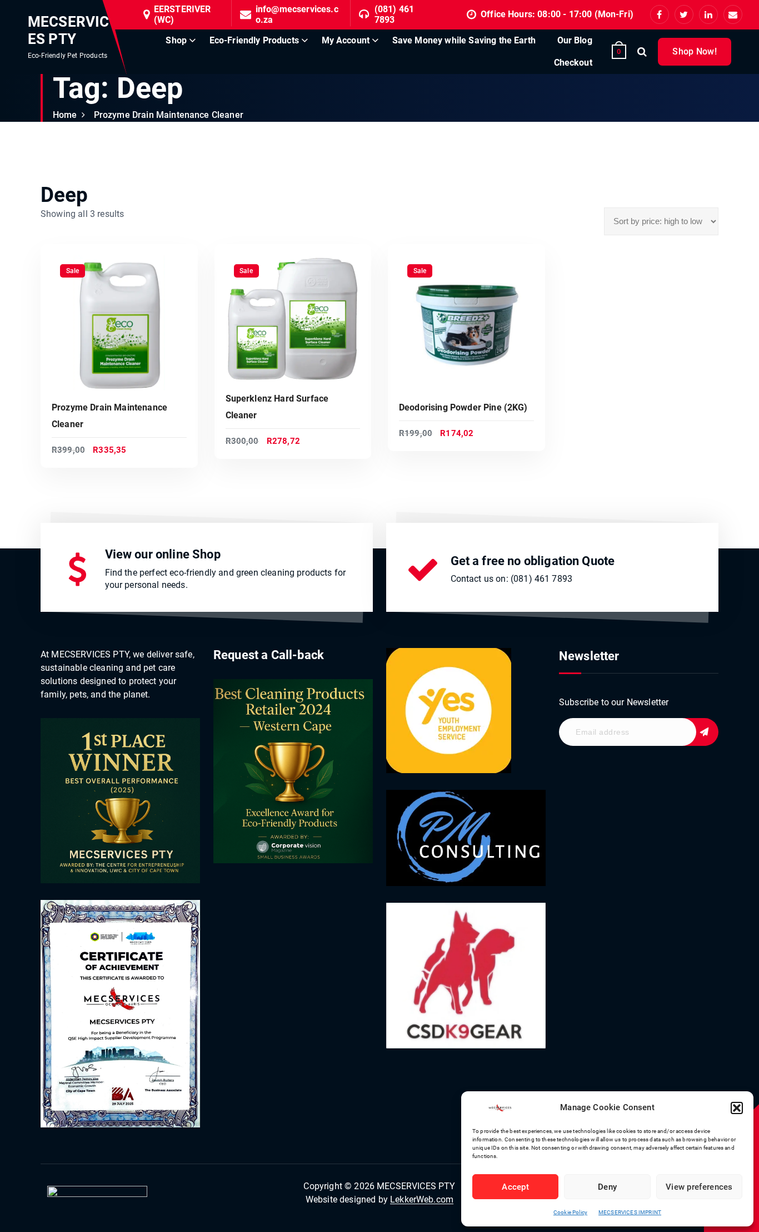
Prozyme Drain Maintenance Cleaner (168, 115)
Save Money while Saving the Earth (464, 40)
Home (65, 115)
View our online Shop (163, 554)
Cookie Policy (570, 1212)
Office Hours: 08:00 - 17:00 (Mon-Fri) (557, 14)
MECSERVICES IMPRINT (629, 1212)
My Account (346, 40)
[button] (736, 1108)
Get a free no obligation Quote (533, 561)
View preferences (699, 1187)
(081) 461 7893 (394, 14)
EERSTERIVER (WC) (182, 14)
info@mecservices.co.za (297, 14)
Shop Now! (694, 51)
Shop (176, 40)
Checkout (573, 62)
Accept (515, 1187)
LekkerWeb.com (421, 1199)
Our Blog (574, 40)
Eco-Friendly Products (254, 40)
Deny (607, 1187)
